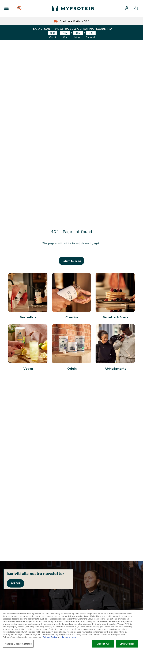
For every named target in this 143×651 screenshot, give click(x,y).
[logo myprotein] (73, 8)
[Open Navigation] (6, 8)
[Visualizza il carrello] (136, 8)
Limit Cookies (127, 643)
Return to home (71, 260)
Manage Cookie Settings (18, 643)
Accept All (103, 643)
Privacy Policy (50, 637)
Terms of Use (69, 637)
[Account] (127, 8)
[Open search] (19, 8)
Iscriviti (15, 583)
